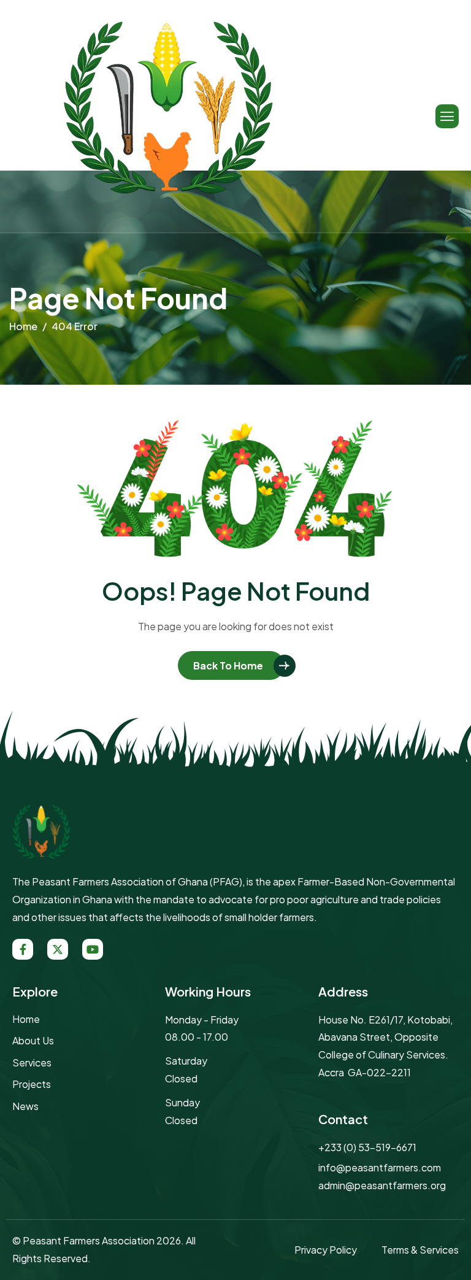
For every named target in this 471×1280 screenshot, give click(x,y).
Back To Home (228, 665)
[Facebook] (22, 949)
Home (26, 1018)
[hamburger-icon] (447, 116)
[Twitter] (57, 949)
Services (32, 1062)
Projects (31, 1084)
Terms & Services (420, 1249)
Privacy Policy (325, 1249)
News (25, 1106)
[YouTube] (92, 949)
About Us (33, 1040)
